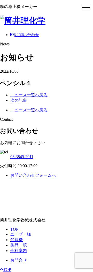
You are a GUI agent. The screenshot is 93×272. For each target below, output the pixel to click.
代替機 (16, 239)
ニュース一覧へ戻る (29, 95)
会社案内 (18, 250)
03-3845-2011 (21, 156)
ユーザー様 (20, 234)
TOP (14, 229)
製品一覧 (18, 245)
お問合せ (18, 260)
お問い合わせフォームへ (33, 175)
